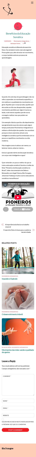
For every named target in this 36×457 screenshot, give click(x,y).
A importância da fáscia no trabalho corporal (17, 226)
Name (5, 401)
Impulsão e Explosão (9, 279)
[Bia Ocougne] (8, 16)
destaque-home (15, 43)
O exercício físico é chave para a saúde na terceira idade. (17, 231)
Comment (7, 376)
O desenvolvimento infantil (12, 314)
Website (6, 415)
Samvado (7, 41)
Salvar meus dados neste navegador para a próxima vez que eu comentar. (18, 423)
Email (5, 408)
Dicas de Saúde (6, 347)
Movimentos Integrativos (21, 41)
